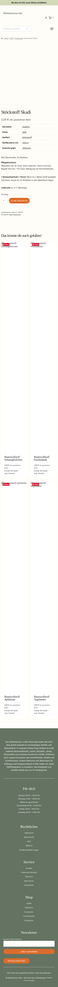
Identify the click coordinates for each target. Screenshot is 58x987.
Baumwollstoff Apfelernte (12, 698)
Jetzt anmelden (28, 951)
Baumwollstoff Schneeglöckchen (13, 458)
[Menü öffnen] (54, 28)
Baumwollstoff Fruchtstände (41, 458)
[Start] (2, 38)
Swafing (26, 126)
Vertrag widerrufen (16, 961)
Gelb (24, 132)
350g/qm (26, 148)
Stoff (11, 214)
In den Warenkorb (19, 200)
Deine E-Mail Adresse (13, 939)
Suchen (28, 28)
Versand (11, 473)
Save (7, 244)
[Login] (46, 17)
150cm (25, 142)
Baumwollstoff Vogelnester (41, 698)
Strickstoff (27, 137)
